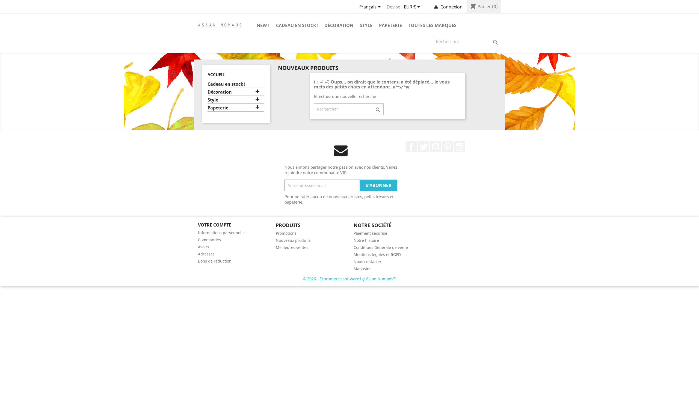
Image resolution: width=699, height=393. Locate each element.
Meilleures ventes (292, 247)
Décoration (338, 25)
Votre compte (214, 225)
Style (366, 25)
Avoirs (203, 246)
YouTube (435, 146)
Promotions (286, 233)
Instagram (459, 146)
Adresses (206, 254)
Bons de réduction (215, 261)
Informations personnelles (222, 232)
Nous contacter (367, 261)
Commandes (209, 239)
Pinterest (447, 146)
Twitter (423, 146)
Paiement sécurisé (370, 233)
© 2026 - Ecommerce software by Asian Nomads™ (349, 278)
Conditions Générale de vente (381, 247)
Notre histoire (366, 240)
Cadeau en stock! (297, 25)
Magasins (362, 268)
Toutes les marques (432, 25)
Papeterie (390, 25)
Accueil (216, 74)
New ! (263, 25)
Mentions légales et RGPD (377, 254)
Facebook (411, 146)
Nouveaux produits (293, 240)
